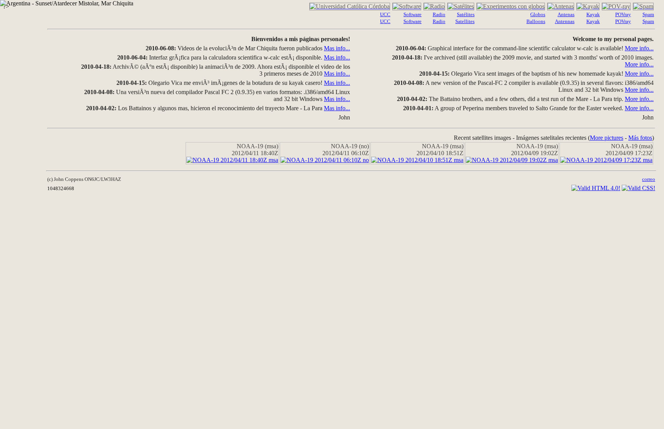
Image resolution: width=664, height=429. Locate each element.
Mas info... (337, 48)
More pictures (606, 137)
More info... (639, 48)
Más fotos (640, 137)
